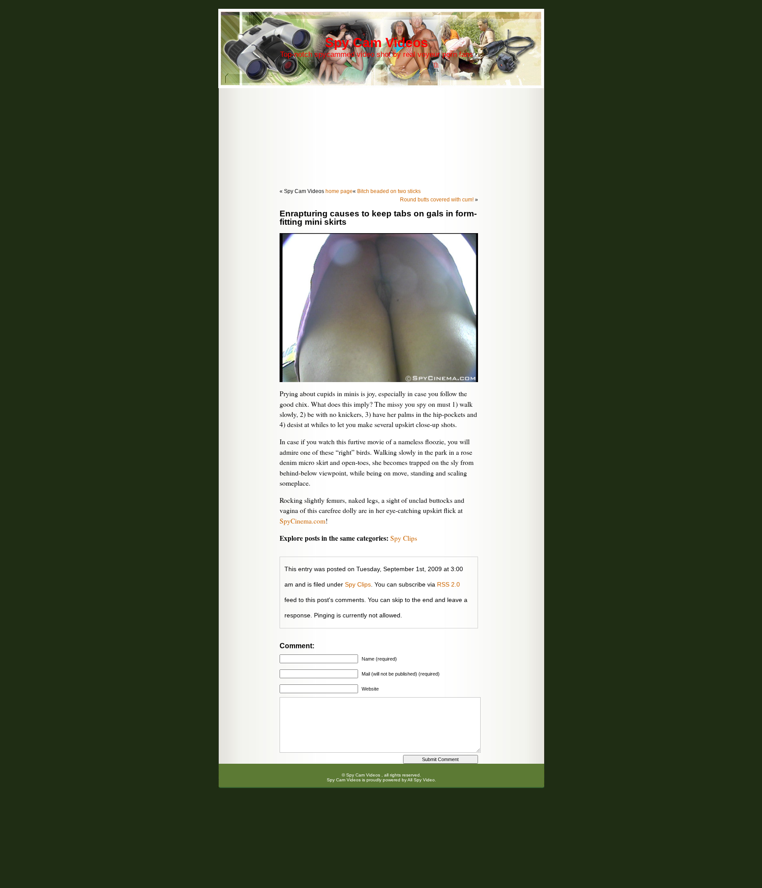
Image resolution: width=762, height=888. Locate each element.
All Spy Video (421, 779)
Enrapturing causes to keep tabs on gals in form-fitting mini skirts (378, 218)
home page (339, 191)
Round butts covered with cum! (437, 200)
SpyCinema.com (302, 520)
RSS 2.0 (448, 584)
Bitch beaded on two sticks (389, 191)
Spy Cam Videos (376, 42)
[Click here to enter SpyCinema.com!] (379, 379)
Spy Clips (403, 538)
